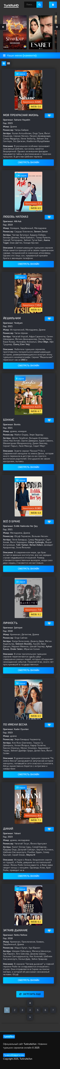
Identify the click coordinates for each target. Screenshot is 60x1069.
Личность (10, 623)
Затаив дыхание (15, 930)
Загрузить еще (32, 994)
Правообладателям (14, 1055)
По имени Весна (15, 724)
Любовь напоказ (15, 216)
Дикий (8, 828)
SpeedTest (9, 1036)
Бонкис (8, 419)
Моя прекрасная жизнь (20, 115)
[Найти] (39, 5)
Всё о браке (11, 521)
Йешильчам (12, 318)
